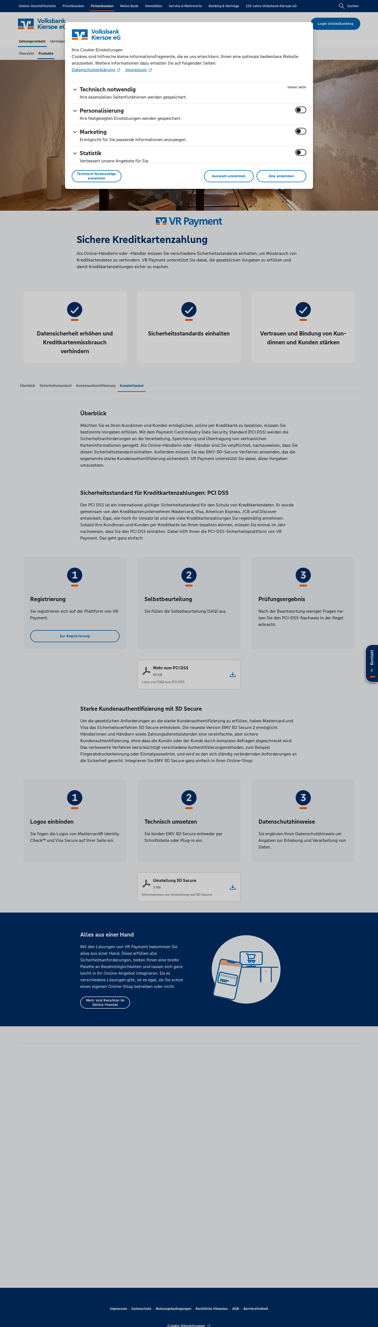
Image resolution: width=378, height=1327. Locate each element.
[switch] (300, 110)
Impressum (136, 69)
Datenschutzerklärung (94, 69)
